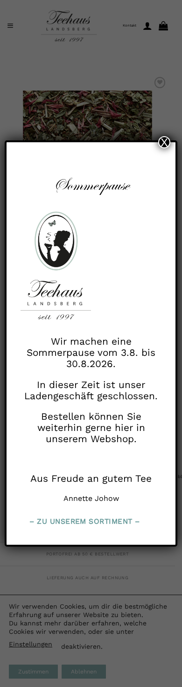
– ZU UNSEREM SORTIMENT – (84, 521)
